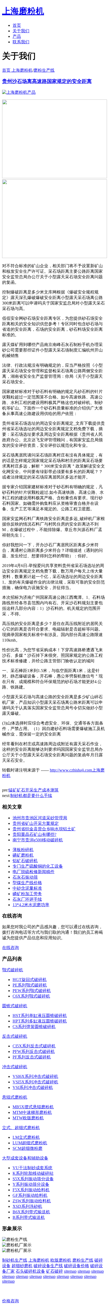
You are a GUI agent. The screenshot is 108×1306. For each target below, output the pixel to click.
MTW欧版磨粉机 (28, 1118)
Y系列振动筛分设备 (31, 1184)
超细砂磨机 (22, 1265)
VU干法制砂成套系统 (32, 1168)
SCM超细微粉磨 (27, 1148)
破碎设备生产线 (48, 1265)
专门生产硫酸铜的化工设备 (38, 866)
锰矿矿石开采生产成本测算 (33, 790)
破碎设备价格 (76, 1265)
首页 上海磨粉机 (17, 70)
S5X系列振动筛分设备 (33, 1179)
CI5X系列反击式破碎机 (34, 1046)
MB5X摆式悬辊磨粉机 (33, 1107)
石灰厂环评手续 (27, 899)
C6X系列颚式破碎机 (31, 996)
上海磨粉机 (38, 1260)
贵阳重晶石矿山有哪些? (34, 834)
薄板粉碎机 (23, 849)
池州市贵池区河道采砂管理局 (40, 818)
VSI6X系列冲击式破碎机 (35, 1076)
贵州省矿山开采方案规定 (36, 823)
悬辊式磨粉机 (14, 1097)
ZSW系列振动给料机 (32, 1201)
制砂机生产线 (14, 1260)
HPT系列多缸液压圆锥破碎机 (40, 1021)
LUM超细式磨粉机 (30, 1143)
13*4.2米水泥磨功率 (31, 905)
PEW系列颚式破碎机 (32, 990)
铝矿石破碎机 (25, 860)
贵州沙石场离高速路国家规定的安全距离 (47, 81)
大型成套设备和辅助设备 (25, 1158)
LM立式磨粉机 (26, 1137)
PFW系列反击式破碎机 (34, 1051)
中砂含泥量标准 (27, 888)
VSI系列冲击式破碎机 (33, 1087)
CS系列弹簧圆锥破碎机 (34, 1026)
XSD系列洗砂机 (27, 1206)
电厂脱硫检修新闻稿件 (34, 871)
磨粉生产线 (44, 70)
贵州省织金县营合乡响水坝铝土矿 (44, 829)
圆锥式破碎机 (14, 1006)
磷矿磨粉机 (23, 855)
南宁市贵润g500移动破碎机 (38, 840)
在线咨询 (10, 947)
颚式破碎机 (12, 970)
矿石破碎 (54, 1271)
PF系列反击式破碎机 (32, 1057)
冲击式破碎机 (14, 1066)
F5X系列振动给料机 (31, 1190)
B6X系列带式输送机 (31, 1212)
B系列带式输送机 (29, 1217)
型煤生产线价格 (27, 882)
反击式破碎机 (14, 1036)
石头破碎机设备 (30, 1271)
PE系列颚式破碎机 (30, 985)
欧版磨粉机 (60, 1260)
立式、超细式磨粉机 (21, 1127)
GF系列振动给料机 (30, 1195)
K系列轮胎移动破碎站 (33, 1173)
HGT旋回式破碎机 (30, 979)
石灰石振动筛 (25, 877)
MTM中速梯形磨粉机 (32, 1112)
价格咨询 (10, 1301)
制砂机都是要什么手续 (31, 795)
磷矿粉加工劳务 (27, 893)
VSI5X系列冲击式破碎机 (35, 1082)
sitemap (70, 1271)
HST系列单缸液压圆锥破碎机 (40, 1015)
